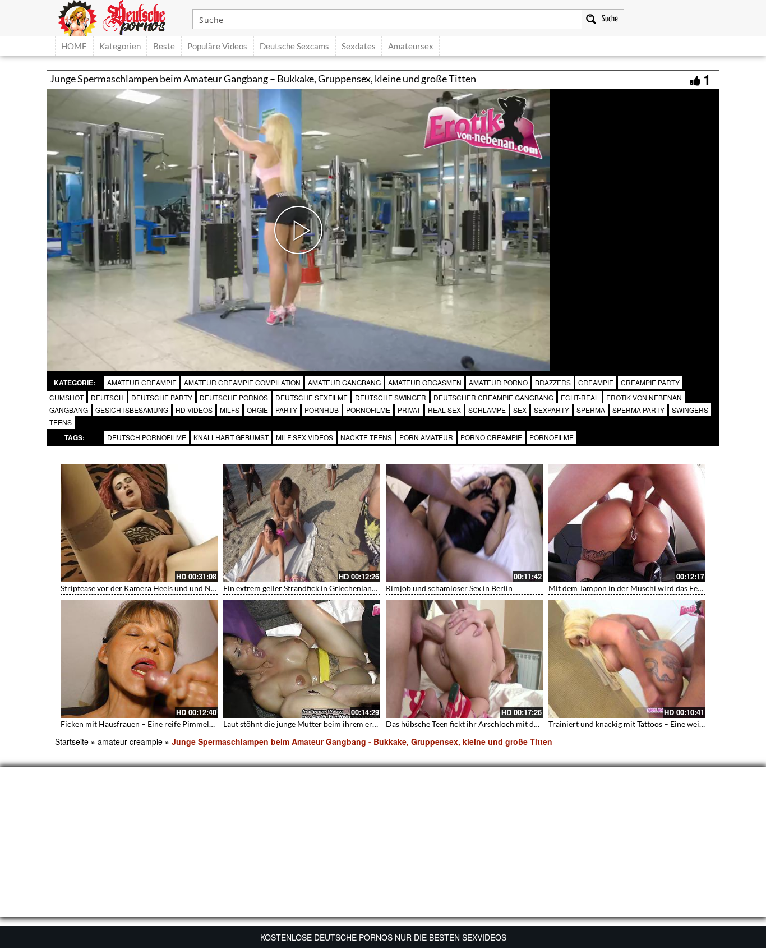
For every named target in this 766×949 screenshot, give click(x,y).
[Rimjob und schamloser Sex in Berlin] (464, 523)
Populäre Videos (217, 46)
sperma (590, 409)
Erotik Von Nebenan (644, 397)
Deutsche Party (161, 397)
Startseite (72, 741)
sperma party (638, 409)
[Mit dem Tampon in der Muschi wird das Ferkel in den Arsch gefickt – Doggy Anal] (626, 523)
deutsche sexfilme (311, 397)
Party (286, 409)
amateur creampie (142, 382)
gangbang (68, 409)
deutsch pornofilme (146, 437)
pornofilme (368, 409)
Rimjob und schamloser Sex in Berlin (449, 588)
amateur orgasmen (425, 382)
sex (520, 409)
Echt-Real (580, 397)
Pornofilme (551, 437)
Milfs (229, 409)
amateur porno (498, 382)
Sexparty (551, 409)
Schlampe (487, 409)
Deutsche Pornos (234, 397)
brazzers (553, 382)
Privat (409, 409)
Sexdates (359, 46)
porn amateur (426, 437)
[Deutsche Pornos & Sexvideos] (120, 16)
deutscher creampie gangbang (493, 397)
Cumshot (66, 397)
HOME (74, 46)
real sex (444, 409)
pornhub (321, 409)
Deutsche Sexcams (294, 46)
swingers (690, 409)
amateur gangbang (344, 382)
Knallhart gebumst (231, 437)
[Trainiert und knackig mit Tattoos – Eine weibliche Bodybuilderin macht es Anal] (626, 659)
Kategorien (120, 46)
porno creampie (491, 437)
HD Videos (194, 409)
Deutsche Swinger (390, 397)
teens (60, 422)
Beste (164, 46)
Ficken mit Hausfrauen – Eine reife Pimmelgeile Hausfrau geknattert (179, 724)
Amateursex (410, 46)
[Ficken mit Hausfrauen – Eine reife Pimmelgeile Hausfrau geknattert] (139, 659)
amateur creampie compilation (242, 382)
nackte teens (366, 437)
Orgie (257, 409)
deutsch (107, 397)
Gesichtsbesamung (131, 409)
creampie (595, 382)
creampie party (650, 382)
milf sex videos (304, 437)
